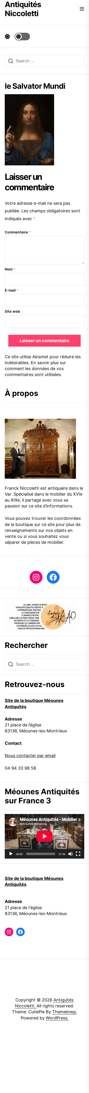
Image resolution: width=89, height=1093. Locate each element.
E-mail (12, 290)
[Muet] (70, 853)
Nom (10, 269)
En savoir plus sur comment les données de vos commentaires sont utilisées (35, 368)
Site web (12, 311)
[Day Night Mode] (17, 36)
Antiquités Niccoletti (23, 9)
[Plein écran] (78, 853)
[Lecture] (11, 853)
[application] (44, 836)
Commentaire (18, 232)
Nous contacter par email (30, 755)
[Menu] (82, 9)
